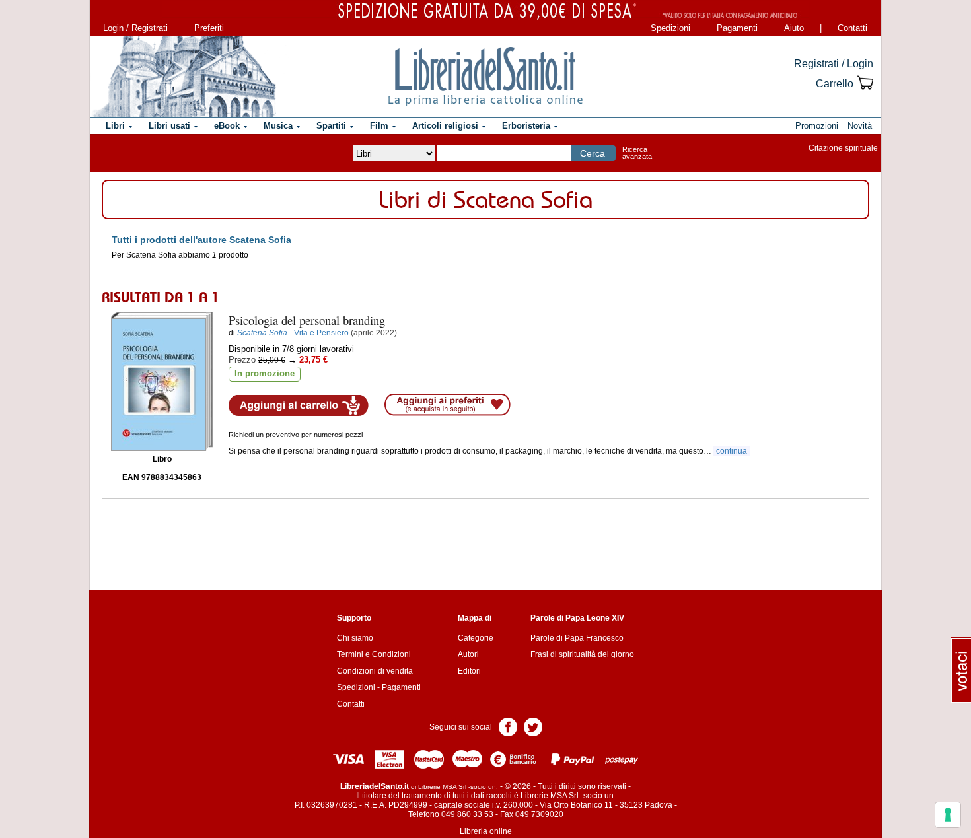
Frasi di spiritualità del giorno (582, 654)
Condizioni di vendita (375, 671)
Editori (469, 671)
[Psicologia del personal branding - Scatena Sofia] (162, 381)
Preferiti (209, 28)
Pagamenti (737, 28)
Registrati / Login (833, 63)
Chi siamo (355, 638)
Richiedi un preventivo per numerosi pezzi (296, 434)
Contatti (852, 28)
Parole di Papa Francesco (577, 638)
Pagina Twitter (533, 726)
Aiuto (794, 28)
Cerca (592, 153)
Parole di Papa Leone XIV (577, 618)
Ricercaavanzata (637, 152)
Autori (468, 654)
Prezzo (242, 360)
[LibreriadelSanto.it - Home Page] (485, 76)
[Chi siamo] (183, 76)
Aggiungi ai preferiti (447, 405)
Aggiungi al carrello (299, 405)
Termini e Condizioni (374, 654)
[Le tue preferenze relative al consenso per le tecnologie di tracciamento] (947, 814)
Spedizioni (670, 28)
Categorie (475, 638)
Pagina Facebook (508, 726)
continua (731, 451)
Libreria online (486, 831)
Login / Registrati (135, 28)
